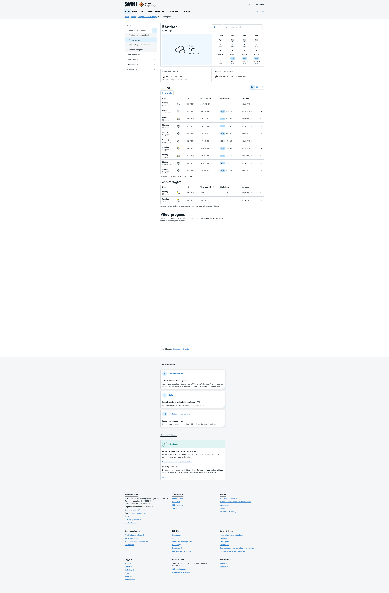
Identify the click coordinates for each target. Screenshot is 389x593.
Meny (261, 4)
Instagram (187, 548)
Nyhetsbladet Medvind (181, 572)
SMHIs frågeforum (143, 519)
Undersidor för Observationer (154, 64)
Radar (164, 477)
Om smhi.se (129, 545)
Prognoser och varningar (147, 17)
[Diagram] (261, 87)
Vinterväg (139, 576)
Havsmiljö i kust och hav (229, 498)
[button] (248, 4)
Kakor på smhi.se (131, 538)
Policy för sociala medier (181, 551)
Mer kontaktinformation (134, 523)
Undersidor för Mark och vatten (154, 69)
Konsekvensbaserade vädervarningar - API (181, 402)
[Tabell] (252, 87)
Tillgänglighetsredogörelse (135, 535)
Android (234, 566)
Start (127, 17)
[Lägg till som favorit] (214, 26)
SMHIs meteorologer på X (193, 541)
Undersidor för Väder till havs (154, 59)
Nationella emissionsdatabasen (232, 535)
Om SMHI (176, 502)
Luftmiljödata (225, 541)
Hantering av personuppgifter (136, 541)
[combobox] (243, 27)
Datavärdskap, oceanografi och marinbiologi (237, 548)
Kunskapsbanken (173, 11)
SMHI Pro (139, 570)
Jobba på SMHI (178, 498)
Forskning (186, 11)
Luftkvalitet (224, 505)
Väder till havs (132, 59)
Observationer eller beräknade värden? (177, 462)
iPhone (233, 563)
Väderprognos (134, 40)
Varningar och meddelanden (140, 35)
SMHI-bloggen (177, 505)
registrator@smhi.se (138, 513)
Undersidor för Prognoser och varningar (154, 30)
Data (142, 11)
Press (127, 516)
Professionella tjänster (155, 11)
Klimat (134, 11)
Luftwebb (234, 538)
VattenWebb (224, 545)
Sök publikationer (179, 569)
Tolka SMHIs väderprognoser (175, 381)
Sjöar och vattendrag (228, 511)
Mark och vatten (133, 69)
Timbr (138, 573)
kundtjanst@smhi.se (138, 510)
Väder (127, 11)
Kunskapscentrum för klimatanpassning (235, 502)
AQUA (138, 563)
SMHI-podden (177, 508)
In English (260, 11)
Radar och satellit (133, 55)
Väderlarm (140, 579)
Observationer (132, 64)
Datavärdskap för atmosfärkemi (232, 551)
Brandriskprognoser (136, 50)
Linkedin (186, 545)
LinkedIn (186, 349)
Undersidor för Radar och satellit (154, 54)
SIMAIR (222, 508)
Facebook (177, 349)
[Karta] (257, 87)
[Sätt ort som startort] (219, 26)
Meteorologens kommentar (139, 45)
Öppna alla (167, 93)
